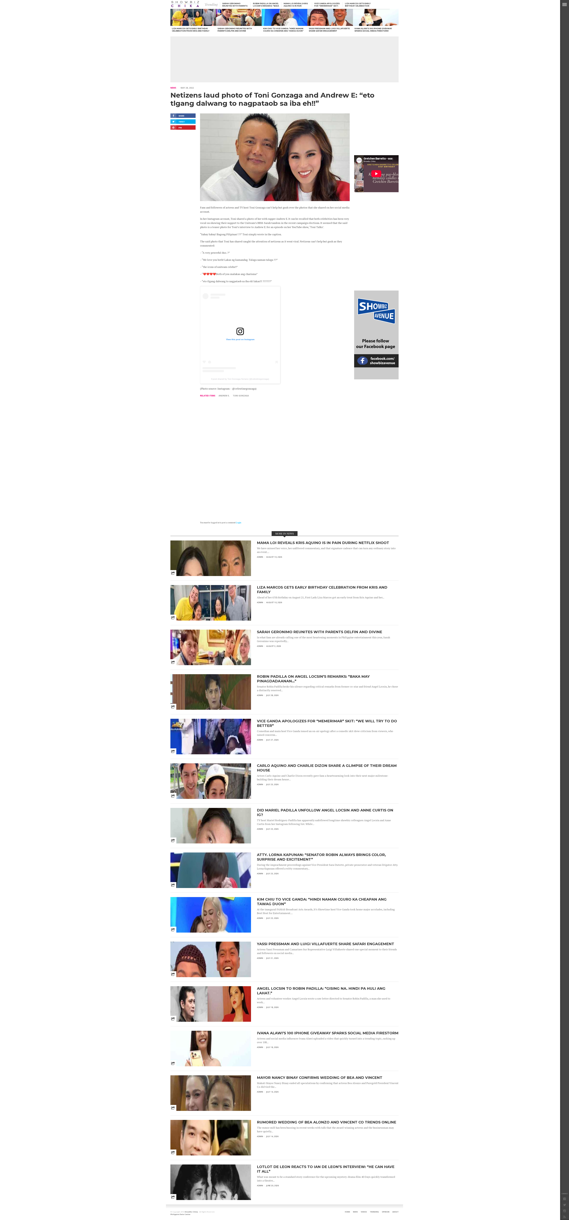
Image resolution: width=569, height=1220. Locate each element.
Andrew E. (224, 395)
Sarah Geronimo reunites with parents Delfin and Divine (234, 5)
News (173, 87)
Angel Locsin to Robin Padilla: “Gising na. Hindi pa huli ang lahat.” (321, 990)
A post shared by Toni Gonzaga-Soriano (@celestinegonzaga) (240, 379)
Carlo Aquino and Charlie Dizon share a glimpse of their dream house (327, 767)
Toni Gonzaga (241, 395)
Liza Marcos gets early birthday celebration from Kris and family (358, 5)
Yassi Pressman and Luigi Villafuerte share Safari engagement (325, 944)
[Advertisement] (284, 59)
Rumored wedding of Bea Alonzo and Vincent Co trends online (326, 1122)
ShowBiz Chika (191, 1212)
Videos (364, 1212)
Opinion (385, 1212)
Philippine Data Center (180, 1214)
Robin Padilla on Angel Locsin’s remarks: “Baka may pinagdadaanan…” (266, 5)
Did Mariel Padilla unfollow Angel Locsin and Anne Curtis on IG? (325, 812)
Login (238, 522)
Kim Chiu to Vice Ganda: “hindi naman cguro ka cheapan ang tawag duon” (322, 901)
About (395, 1212)
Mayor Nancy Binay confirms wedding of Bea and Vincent (319, 1077)
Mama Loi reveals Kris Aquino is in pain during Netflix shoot (296, 5)
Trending (374, 1212)
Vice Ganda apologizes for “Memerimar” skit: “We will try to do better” (327, 723)
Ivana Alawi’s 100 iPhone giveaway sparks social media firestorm (327, 1033)
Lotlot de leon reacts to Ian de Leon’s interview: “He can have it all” (325, 1169)
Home (347, 1212)
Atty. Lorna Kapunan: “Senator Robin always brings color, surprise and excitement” (321, 857)
